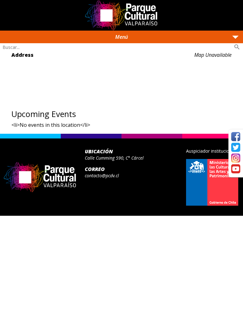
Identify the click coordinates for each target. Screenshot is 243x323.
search (237, 47)
